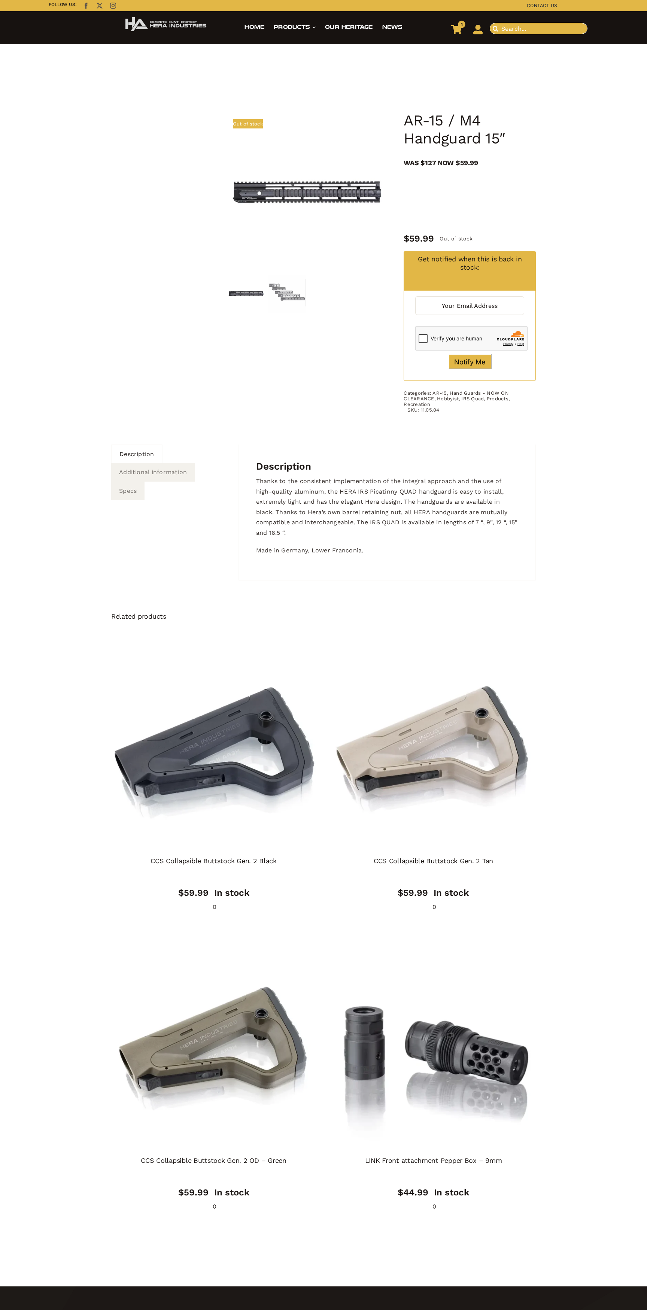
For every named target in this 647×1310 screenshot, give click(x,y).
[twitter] (100, 6)
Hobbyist (448, 398)
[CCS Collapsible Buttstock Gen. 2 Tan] (433, 748)
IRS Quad (472, 398)
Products (497, 398)
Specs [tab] (128, 490)
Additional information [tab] (153, 472)
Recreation (417, 404)
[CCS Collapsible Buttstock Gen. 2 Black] (213, 748)
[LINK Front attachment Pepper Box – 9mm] (433, 1047)
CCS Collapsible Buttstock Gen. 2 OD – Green (213, 1160)
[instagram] (113, 6)
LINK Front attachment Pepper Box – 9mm (433, 1160)
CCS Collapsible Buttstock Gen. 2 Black (214, 861)
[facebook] (86, 6)
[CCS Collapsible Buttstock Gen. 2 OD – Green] (213, 1047)
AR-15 (439, 393)
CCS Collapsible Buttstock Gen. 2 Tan (433, 861)
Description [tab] (136, 454)
